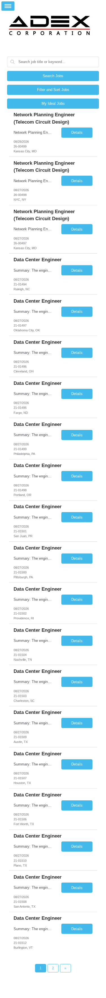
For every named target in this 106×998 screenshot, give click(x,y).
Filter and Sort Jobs (53, 90)
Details (77, 132)
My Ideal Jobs (53, 103)
